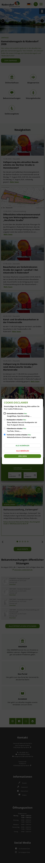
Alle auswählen (22, 446)
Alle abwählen (22, 451)
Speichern (22, 456)
